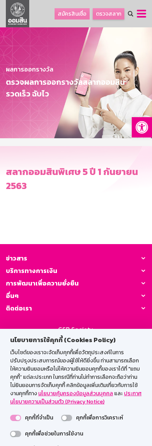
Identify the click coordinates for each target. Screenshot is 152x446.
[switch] (15, 418)
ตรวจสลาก (108, 14)
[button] (142, 127)
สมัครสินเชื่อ (72, 14)
